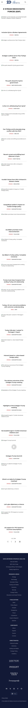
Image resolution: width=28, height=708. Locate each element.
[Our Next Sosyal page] (6, 688)
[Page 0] (11, 542)
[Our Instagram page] (14, 688)
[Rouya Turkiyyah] (14, 681)
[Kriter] (14, 661)
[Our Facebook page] (17, 688)
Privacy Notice (5, 698)
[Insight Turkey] (14, 667)
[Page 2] (15, 542)
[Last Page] (20, 542)
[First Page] (7, 542)
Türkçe (14, 693)
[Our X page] (10, 688)
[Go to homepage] (13, 2)
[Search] (25, 2)
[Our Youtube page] (21, 688)
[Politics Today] (14, 674)
